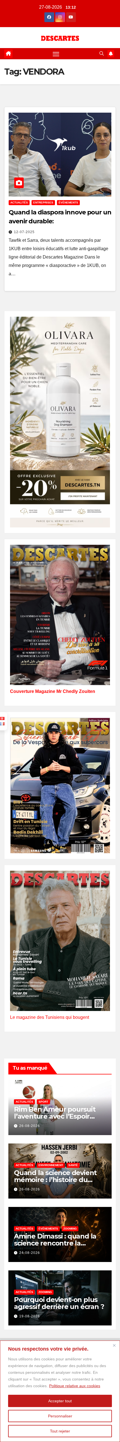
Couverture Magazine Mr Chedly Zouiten (52, 691)
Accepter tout (60, 1401)
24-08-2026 (29, 1253)
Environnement (51, 1165)
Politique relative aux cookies (74, 1386)
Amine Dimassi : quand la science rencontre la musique (55, 1243)
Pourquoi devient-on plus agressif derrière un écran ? (59, 1303)
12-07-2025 (24, 232)
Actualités (19, 202)
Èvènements (68, 202)
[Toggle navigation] (56, 54)
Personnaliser (60, 1416)
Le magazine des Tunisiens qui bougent (49, 1017)
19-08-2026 (29, 1316)
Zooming (70, 1228)
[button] (101, 53)
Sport (43, 1101)
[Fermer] (114, 1345)
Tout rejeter (60, 1431)
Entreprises (43, 202)
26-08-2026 (29, 1126)
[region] (60, 1391)
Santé (73, 1165)
